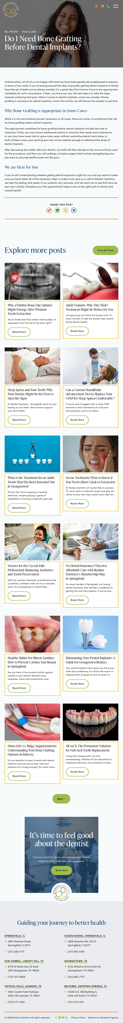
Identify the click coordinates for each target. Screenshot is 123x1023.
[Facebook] (56, 1017)
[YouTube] (63, 1017)
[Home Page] (10, 6)
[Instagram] (59, 1017)
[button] (96, 6)
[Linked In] (66, 1017)
